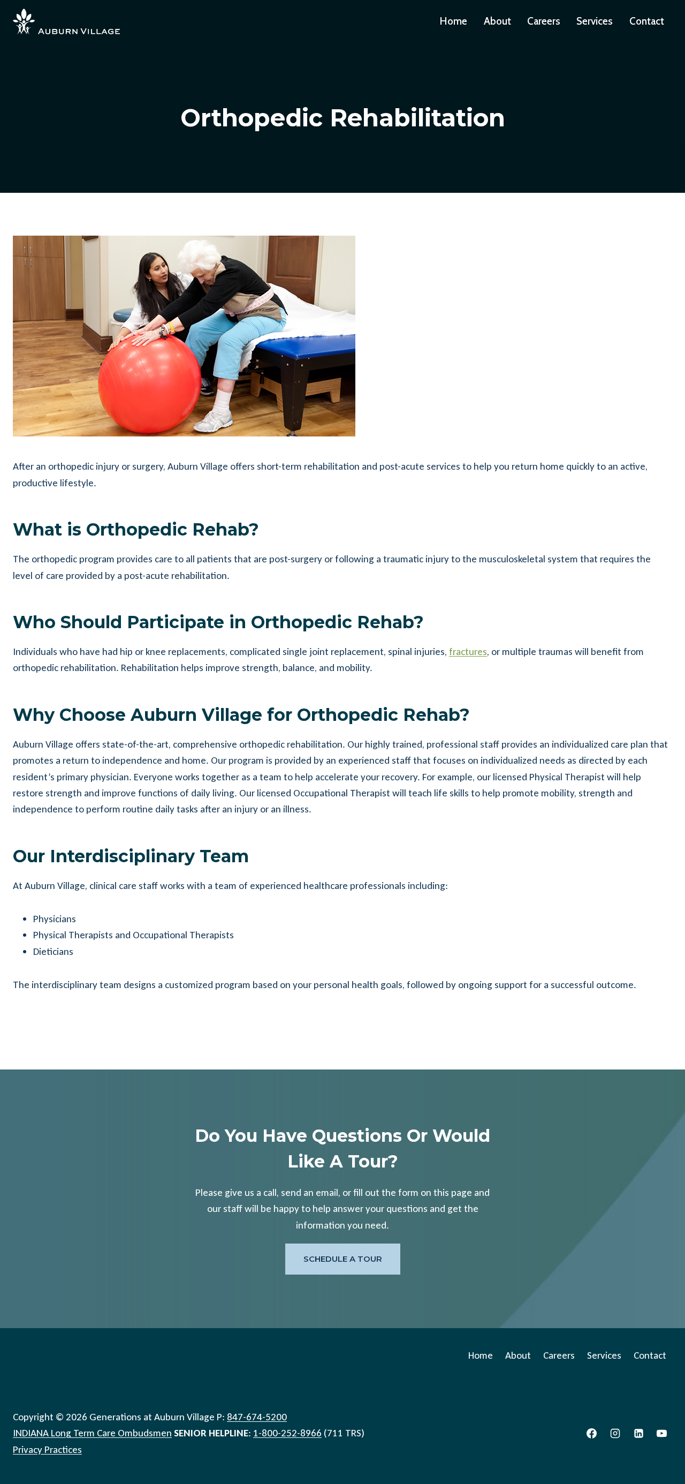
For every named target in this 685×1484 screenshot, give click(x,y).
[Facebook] (592, 1433)
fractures (468, 651)
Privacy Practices (47, 1449)
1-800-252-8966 (287, 1433)
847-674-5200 (257, 1417)
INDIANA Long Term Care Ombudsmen (92, 1433)
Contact (646, 21)
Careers (543, 21)
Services (594, 21)
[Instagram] (615, 1433)
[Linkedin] (638, 1433)
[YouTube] (662, 1433)
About (497, 21)
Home (453, 21)
